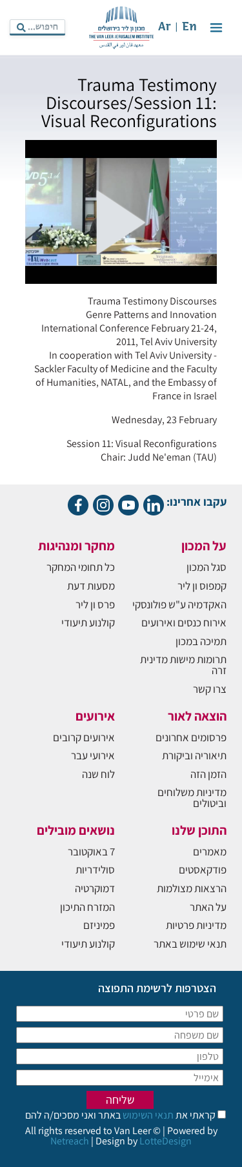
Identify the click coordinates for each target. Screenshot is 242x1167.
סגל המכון (207, 567)
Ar (164, 27)
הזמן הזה (208, 774)
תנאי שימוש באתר (190, 944)
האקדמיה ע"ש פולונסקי (179, 604)
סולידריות (95, 870)
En (189, 27)
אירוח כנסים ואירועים (184, 622)
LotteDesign (165, 1141)
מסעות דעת (91, 586)
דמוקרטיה (95, 888)
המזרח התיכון (87, 907)
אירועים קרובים (84, 737)
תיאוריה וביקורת (194, 755)
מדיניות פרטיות (196, 925)
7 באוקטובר (91, 851)
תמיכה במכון (201, 641)
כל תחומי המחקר (80, 567)
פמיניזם (99, 925)
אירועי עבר (93, 755)
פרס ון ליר (95, 604)
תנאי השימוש (147, 1115)
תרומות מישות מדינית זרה (183, 664)
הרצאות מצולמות (192, 888)
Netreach (69, 1141)
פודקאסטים (203, 870)
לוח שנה (98, 774)
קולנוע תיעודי (88, 622)
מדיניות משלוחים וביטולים (192, 797)
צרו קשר (210, 689)
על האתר (208, 907)
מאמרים (210, 851)
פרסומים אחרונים (191, 737)
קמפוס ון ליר (202, 586)
